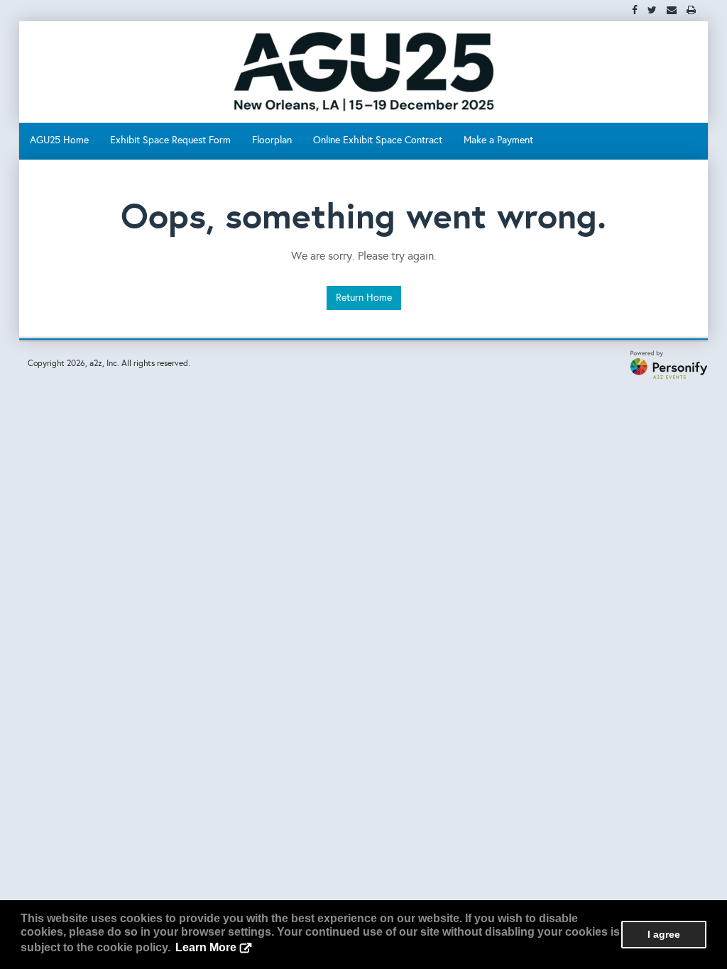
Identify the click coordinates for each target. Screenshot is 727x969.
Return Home (364, 298)
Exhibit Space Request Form (170, 140)
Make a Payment (498, 140)
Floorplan (272, 140)
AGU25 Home (59, 140)
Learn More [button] (205, 947)
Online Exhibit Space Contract (377, 140)
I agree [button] (663, 934)
